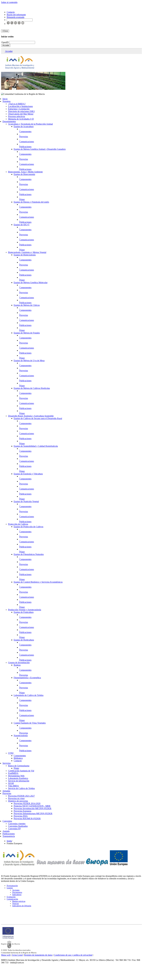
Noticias (15, 904)
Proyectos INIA (21, 816)
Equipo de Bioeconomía (24, 174)
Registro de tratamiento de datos (38, 955)
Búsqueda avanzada (15, 17)
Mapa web (5, 955)
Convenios (7, 821)
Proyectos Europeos (22, 811)
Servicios (7, 763)
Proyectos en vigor (16, 798)
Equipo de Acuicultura (24, 126)
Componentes (25, 131)
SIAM (11, 783)
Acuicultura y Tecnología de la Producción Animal (30, 124)
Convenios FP (14, 828)
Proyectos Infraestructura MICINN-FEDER (33, 813)
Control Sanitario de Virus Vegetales (30, 723)
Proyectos (23, 136)
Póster (22, 199)
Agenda (6, 831)
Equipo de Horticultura (24, 640)
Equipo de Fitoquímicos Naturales (29, 554)
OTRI (10, 753)
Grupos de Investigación (19, 662)
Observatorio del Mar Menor (20, 114)
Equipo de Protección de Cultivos (28, 526)
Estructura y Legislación (18, 109)
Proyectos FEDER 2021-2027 (21, 796)
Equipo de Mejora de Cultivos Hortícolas (32, 388)
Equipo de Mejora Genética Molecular (30, 282)
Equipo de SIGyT (21, 224)
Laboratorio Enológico (18, 778)
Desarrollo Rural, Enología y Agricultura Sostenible (31, 416)
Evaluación (11, 897)
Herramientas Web (16, 776)
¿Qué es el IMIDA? (17, 104)
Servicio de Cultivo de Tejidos (21, 788)
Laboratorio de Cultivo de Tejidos (28, 695)
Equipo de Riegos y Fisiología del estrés (31, 202)
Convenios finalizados (18, 826)
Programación (12, 886)
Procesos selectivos (16, 116)
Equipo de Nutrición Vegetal (26, 501)
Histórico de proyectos (18, 801)
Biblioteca (18, 758)
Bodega (17, 665)
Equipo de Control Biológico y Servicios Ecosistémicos (38, 582)
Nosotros (6, 101)
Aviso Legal (17, 955)
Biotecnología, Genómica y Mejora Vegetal (27, 252)
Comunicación (12, 899)
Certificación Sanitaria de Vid (21, 771)
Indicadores (16, 895)
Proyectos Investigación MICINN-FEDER (32, 808)
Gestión (10, 888)
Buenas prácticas (18, 901)
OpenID (5, 42)
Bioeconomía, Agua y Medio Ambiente (25, 172)
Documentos (17, 892)
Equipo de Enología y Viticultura (28, 474)
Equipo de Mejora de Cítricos (27, 305)
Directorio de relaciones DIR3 (21, 111)
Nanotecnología (21, 735)
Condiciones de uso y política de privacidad (73, 955)
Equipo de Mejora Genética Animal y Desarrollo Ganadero (40, 149)
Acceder (6, 45)
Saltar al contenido (9, 2)
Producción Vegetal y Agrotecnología (24, 609)
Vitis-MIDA (13, 786)
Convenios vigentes (16, 823)
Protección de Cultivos (18, 524)
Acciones (15, 890)
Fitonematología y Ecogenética (27, 677)
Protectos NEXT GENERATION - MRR (32, 806)
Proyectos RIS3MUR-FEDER (27, 818)
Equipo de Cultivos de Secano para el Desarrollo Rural (38, 418)
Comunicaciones (26, 141)
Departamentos (9, 121)
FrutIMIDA (13, 773)
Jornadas (6, 791)
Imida (9, 841)
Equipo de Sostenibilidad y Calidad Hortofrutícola (36, 446)
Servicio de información (18, 781)
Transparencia (9, 836)
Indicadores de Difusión (21, 906)
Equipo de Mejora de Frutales (27, 333)
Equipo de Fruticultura (24, 612)
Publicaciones (25, 146)
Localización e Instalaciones (20, 106)
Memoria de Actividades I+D (21, 119)
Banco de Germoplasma (18, 766)
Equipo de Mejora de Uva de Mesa (29, 360)
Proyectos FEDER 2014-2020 (27, 803)
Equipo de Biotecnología (25, 255)
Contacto (18, 760)
